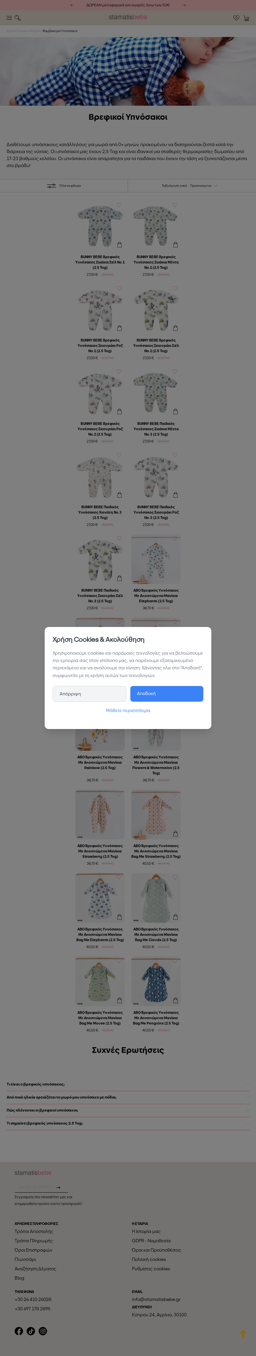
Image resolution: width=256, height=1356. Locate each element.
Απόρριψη (70, 694)
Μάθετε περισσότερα (128, 710)
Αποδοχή (146, 693)
